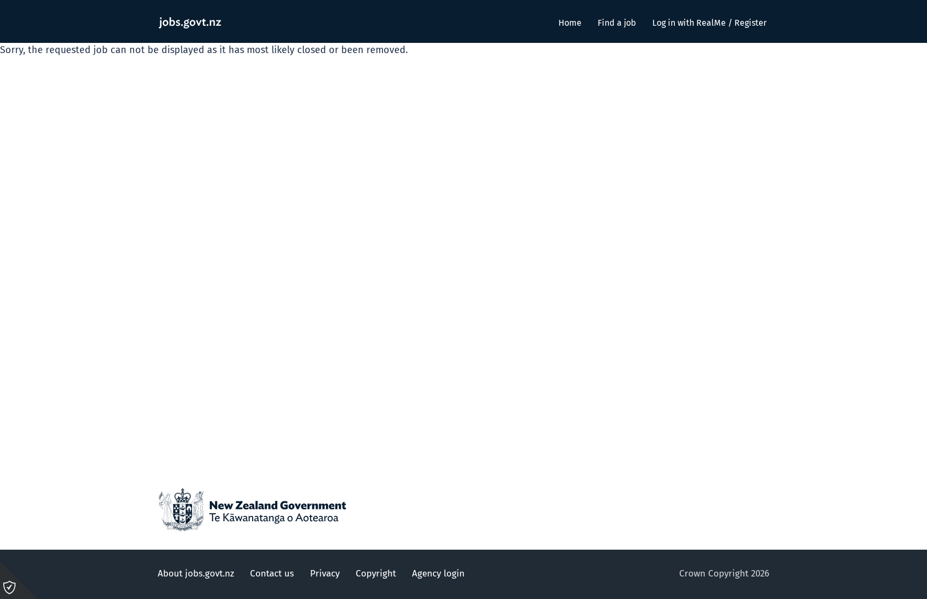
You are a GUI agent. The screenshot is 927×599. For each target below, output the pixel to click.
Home (570, 23)
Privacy (325, 574)
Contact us (272, 574)
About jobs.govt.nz (196, 574)
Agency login (438, 574)
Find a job (617, 23)
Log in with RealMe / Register (709, 23)
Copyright (376, 574)
